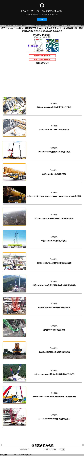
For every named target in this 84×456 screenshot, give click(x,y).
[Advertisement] (42, 80)
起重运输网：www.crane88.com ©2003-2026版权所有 (15, 455)
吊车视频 (46, 35)
